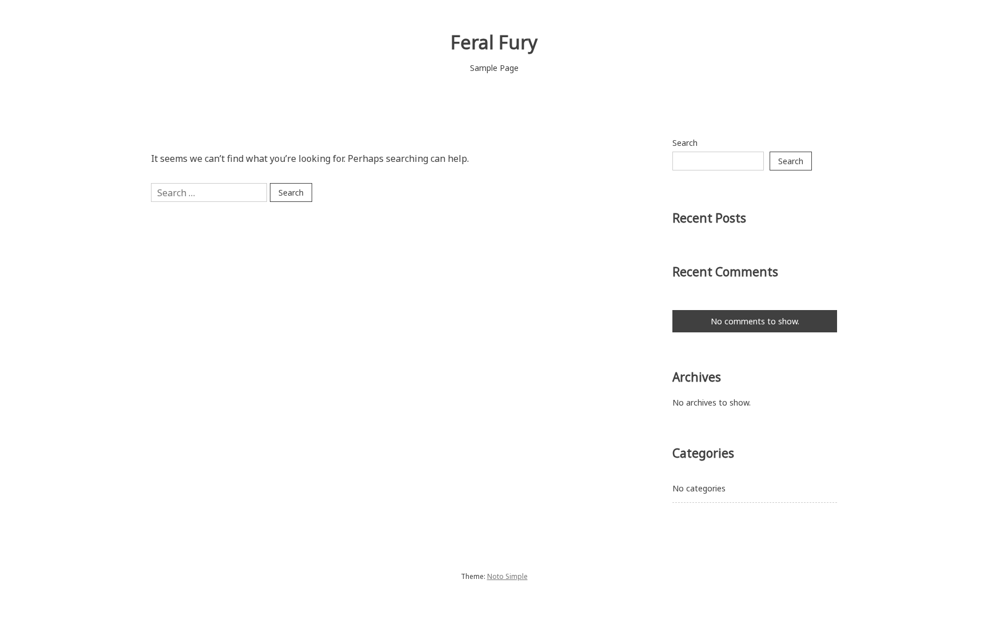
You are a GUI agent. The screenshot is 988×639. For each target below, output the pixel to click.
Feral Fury (494, 42)
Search (685, 142)
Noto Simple (507, 576)
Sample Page (494, 67)
